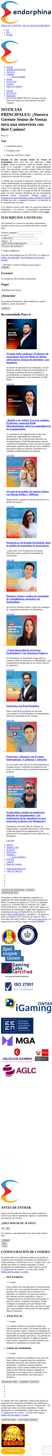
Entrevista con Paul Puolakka (22, 706)
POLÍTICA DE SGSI (10, 893)
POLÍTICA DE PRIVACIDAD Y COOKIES (18, 890)
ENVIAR (5, 267)
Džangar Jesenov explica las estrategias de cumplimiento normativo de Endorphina (27, 599)
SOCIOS (10, 859)
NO (8, 1229)
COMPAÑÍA (7, 238)
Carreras (9, 84)
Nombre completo (9, 233)
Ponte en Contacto (14, 86)
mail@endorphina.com (16, 869)
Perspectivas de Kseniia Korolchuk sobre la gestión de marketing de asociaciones (28, 544)
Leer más (10, 384)
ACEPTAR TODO (9, 1420)
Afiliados (10, 74)
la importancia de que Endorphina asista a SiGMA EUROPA (26, 196)
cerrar (4, 1246)
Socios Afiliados (18, 77)
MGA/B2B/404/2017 (17, 914)
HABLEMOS (44, 25)
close (4, 1243)
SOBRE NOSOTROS (16, 69)
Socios (9, 79)
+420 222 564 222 (29, 25)
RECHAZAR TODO (9, 1382)
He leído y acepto (22, 265)
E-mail (4, 235)
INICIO (9, 67)
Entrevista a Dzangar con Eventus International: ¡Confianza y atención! (26, 758)
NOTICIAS (11, 81)
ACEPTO (5, 309)
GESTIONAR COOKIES (27, 1420)
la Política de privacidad (29, 265)
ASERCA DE (12, 847)
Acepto (12, 1282)
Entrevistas (11, 96)
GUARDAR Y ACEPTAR (29, 1382)
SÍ (3, 1229)
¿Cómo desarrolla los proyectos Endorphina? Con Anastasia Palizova (27, 651)
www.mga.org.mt (39, 919)
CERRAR (5, 1240)
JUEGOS (10, 72)
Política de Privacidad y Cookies (14, 1272)
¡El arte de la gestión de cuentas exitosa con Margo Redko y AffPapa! (27, 493)
